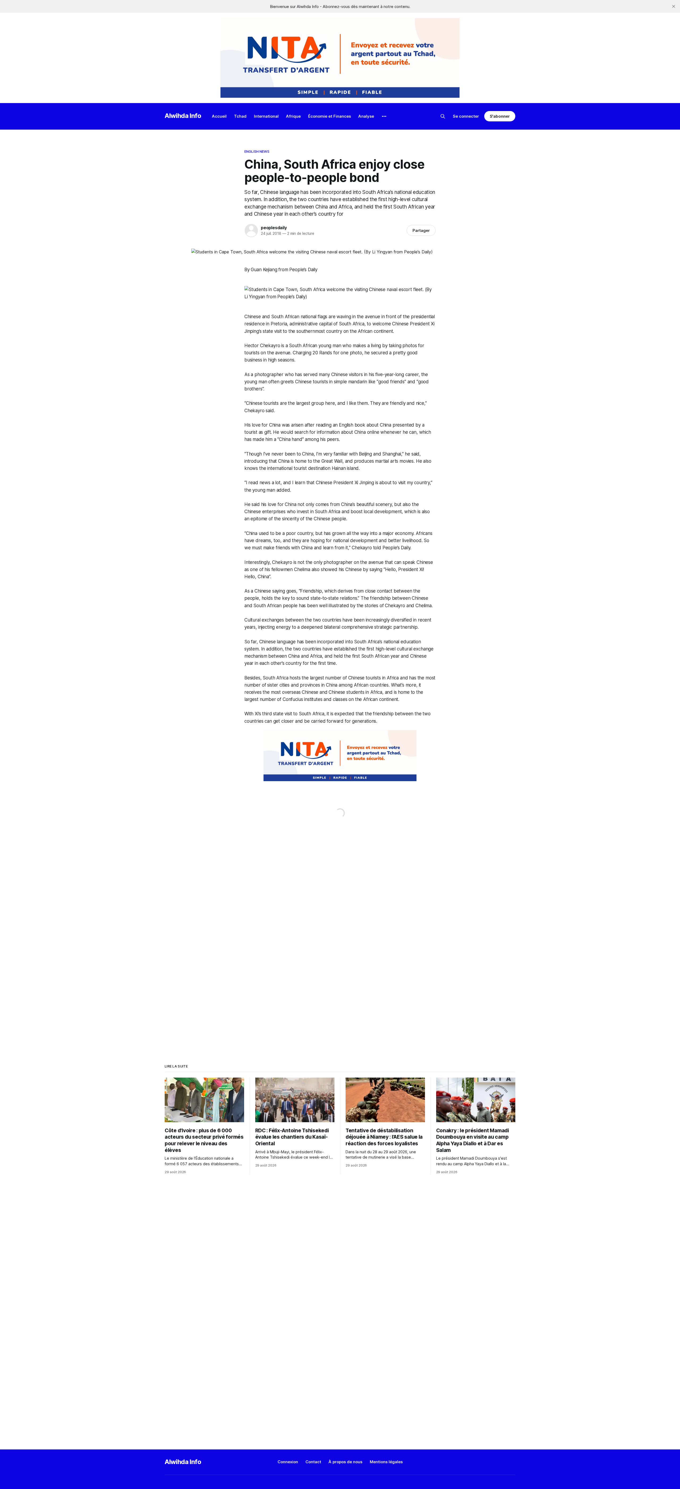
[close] (673, 6)
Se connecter (466, 116)
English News (257, 151)
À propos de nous (345, 1461)
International (266, 116)
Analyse (366, 116)
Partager (421, 230)
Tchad (240, 116)
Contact (313, 1461)
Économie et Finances (329, 116)
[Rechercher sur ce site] (443, 116)
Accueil (219, 116)
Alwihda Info (183, 116)
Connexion (288, 1461)
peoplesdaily (274, 227)
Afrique (293, 116)
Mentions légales (386, 1461)
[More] (384, 116)
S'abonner (500, 116)
